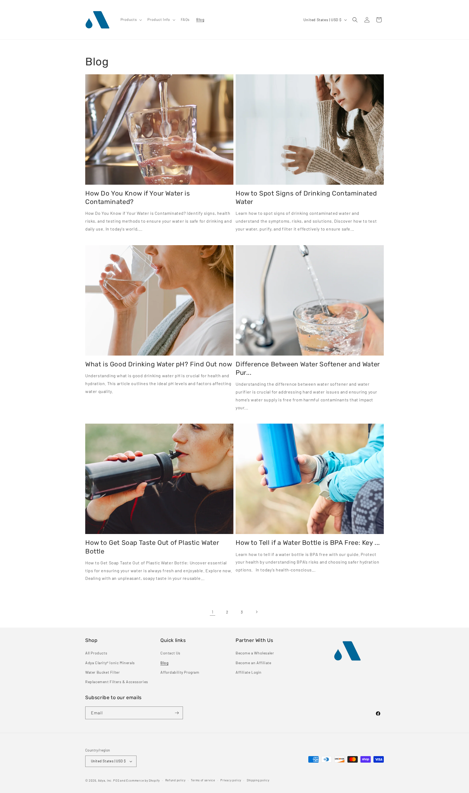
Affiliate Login (249, 672)
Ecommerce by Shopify (143, 780)
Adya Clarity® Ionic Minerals (110, 662)
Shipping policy (258, 780)
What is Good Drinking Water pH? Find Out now (158, 364)
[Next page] (256, 612)
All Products (96, 653)
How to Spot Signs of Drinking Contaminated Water (306, 198)
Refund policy (175, 780)
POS (116, 780)
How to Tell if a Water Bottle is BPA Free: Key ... (308, 542)
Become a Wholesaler (255, 653)
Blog (164, 662)
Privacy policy (230, 780)
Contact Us (170, 653)
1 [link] (213, 611)
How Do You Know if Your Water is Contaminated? (137, 198)
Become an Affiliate (253, 662)
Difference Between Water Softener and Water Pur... (308, 368)
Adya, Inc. (105, 780)
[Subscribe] (177, 712)
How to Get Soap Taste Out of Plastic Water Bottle (152, 547)
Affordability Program (179, 672)
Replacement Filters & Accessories (116, 681)
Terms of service (203, 780)
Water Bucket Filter (102, 672)
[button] (130, 19)
